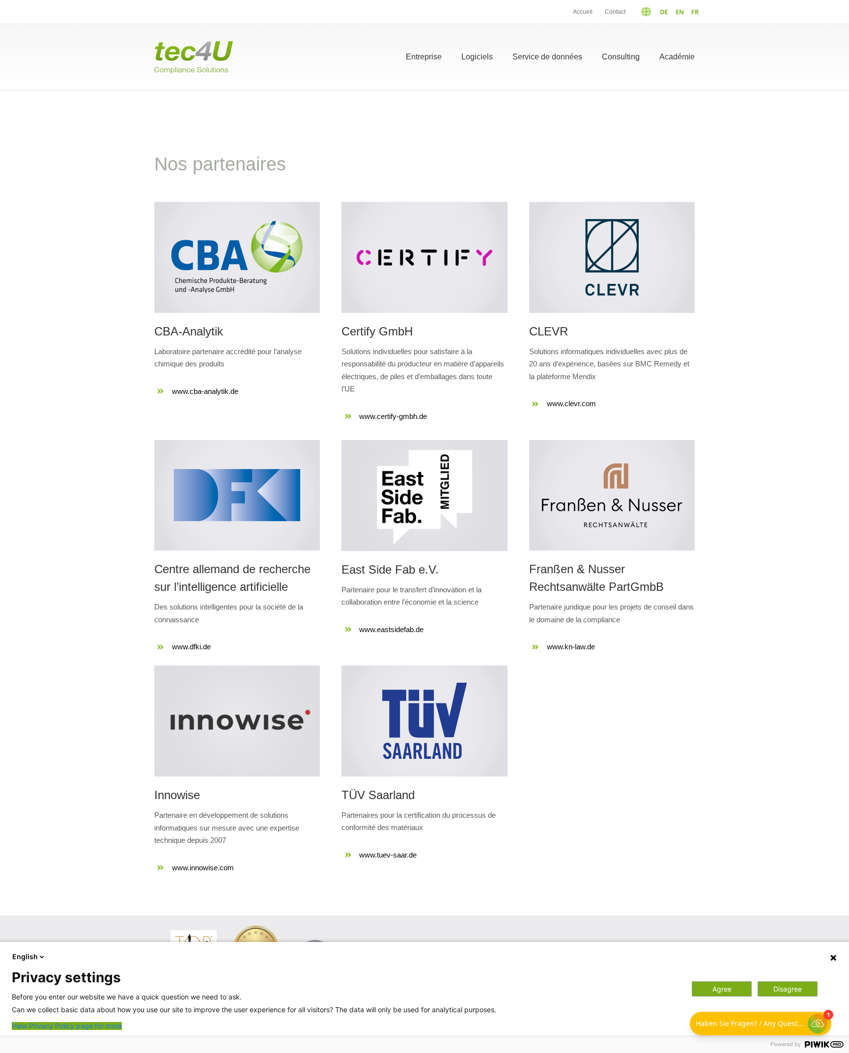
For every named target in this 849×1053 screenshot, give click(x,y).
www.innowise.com (203, 867)
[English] (677, 12)
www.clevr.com (571, 403)
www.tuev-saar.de (388, 855)
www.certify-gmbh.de (393, 416)
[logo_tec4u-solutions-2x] (193, 45)
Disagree (787, 989)
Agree (722, 989)
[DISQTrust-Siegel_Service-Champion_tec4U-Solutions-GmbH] (315, 940)
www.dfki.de (191, 646)
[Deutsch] (650, 12)
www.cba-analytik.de (205, 391)
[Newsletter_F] (649, 936)
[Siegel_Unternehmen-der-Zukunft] (255, 929)
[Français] (693, 12)
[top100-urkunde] (193, 934)
